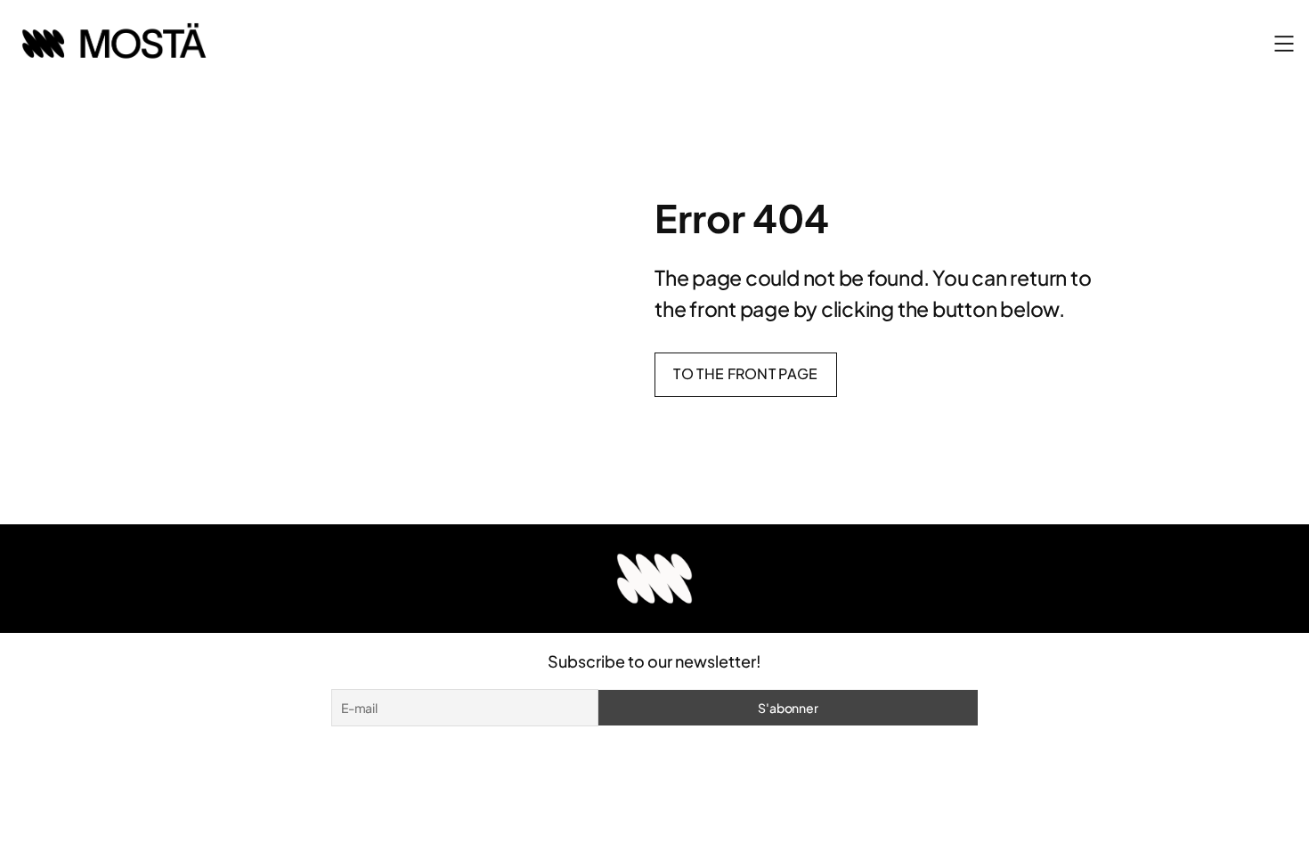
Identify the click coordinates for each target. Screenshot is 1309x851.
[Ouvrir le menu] (1284, 43)
